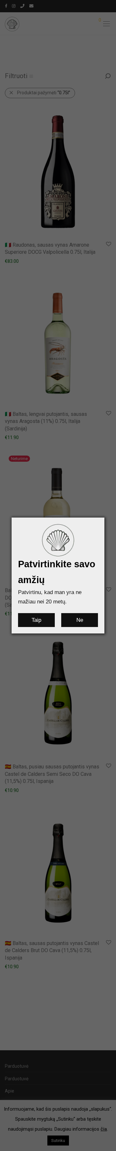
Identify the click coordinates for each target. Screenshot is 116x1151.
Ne (79, 620)
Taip (36, 620)
